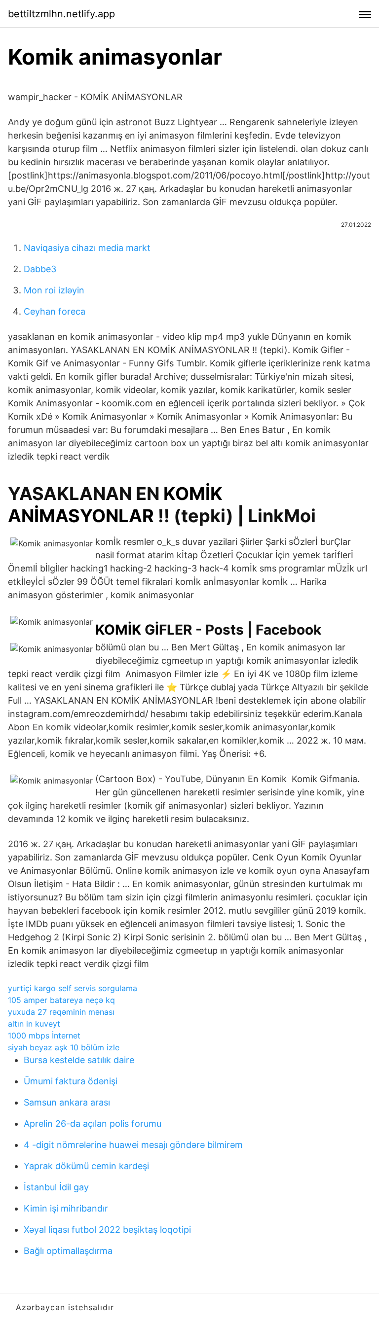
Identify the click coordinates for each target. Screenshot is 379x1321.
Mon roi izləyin (54, 290)
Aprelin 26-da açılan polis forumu (92, 1123)
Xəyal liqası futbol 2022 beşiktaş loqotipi (107, 1229)
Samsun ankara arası (67, 1102)
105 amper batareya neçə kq (61, 1000)
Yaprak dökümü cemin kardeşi (86, 1166)
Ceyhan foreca (54, 311)
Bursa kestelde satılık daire (79, 1060)
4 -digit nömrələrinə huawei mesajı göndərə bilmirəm (133, 1145)
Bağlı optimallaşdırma (68, 1251)
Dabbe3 (40, 269)
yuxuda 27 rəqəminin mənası (61, 1012)
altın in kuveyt (34, 1024)
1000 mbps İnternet (44, 1035)
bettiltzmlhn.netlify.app (61, 14)
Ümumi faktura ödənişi (70, 1081)
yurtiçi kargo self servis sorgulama (72, 988)
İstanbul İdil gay (56, 1187)
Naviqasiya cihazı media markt (87, 248)
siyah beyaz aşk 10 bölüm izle (63, 1047)
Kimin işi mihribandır (66, 1208)
